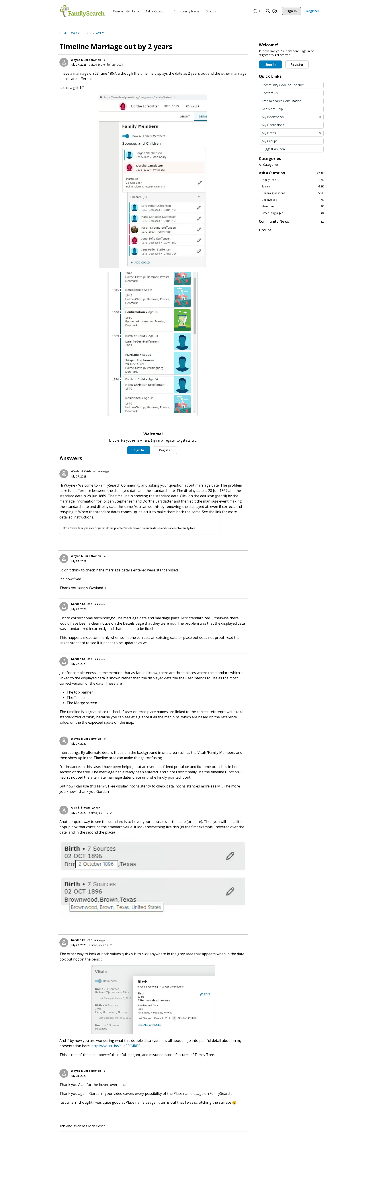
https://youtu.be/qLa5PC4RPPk (117, 1045)
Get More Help (272, 109)
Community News (291, 221)
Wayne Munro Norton (86, 60)
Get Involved (293, 200)
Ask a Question (291, 173)
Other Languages (293, 213)
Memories (293, 207)
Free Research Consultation (281, 101)
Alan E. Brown (80, 807)
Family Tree (293, 180)
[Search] (268, 11)
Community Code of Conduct (283, 85)
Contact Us (270, 93)
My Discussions (273, 125)
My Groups (269, 141)
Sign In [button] (139, 450)
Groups (265, 230)
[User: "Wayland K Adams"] (63, 473)
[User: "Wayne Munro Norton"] (63, 62)
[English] (82, 11)
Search (293, 187)
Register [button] (165, 450)
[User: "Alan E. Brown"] (63, 810)
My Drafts (291, 133)
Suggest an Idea (273, 149)
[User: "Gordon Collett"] (63, 606)
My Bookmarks (291, 117)
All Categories (269, 165)
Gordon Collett (81, 604)
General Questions (293, 193)
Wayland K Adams (83, 471)
